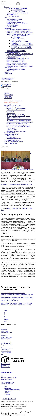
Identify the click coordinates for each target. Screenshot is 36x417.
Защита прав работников (11, 102)
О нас (5, 17)
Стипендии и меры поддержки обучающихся (20, 122)
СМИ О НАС (11, 70)
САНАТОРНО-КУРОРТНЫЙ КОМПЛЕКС (20, 66)
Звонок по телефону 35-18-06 (9, 377)
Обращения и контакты (14, 138)
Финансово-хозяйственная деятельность (18, 125)
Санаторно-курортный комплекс (13, 141)
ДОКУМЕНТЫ (8, 95)
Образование (11, 113)
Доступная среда (12, 129)
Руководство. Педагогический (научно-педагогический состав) (18, 116)
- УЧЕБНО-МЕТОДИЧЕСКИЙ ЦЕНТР (22, 45)
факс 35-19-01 (10, 84)
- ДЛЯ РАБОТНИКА (17, 10)
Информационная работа (11, 134)
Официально (7, 28)
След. (2, 210)
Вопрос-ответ (8, 73)
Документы (10, 111)
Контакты (7, 394)
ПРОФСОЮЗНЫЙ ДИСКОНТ (16, 61)
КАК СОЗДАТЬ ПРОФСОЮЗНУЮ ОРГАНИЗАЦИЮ (17, 13)
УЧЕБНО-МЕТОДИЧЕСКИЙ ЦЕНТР (18, 58)
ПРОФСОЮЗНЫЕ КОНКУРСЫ (16, 51)
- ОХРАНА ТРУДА (16, 40)
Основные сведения (13, 107)
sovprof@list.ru (7, 86)
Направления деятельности (12, 52)
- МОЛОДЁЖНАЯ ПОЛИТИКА (20, 42)
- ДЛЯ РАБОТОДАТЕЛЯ (18, 11)
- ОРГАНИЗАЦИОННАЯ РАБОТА (21, 43)
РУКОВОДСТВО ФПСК (14, 19)
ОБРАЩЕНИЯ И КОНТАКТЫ (16, 69)
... (12, 208)
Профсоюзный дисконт (10, 143)
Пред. (9, 208)
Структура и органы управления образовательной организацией (16, 109)
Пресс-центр (7, 67)
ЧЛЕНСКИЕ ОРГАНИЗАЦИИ (16, 22)
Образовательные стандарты (15, 114)
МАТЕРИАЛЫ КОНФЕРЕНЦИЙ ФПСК (19, 29)
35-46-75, (3, 84)
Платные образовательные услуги (17, 123)
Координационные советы (11, 140)
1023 (14, 208)
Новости (6, 72)
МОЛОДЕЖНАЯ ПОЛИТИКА (16, 60)
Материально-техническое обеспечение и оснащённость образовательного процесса (19, 119)
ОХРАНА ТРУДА (12, 57)
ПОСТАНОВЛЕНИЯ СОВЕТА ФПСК (18, 31)
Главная (6, 7)
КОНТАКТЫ (8, 98)
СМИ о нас (10, 135)
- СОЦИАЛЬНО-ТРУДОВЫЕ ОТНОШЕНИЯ (19, 36)
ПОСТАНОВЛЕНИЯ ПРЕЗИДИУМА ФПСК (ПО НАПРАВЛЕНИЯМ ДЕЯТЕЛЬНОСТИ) (20, 33)
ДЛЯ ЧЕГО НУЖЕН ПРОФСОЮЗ (17, 8)
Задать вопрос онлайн (7, 379)
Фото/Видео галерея (13, 16)
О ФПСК (6, 93)
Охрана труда (8, 104)
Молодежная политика (10, 132)
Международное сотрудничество (16, 131)
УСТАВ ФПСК (11, 26)
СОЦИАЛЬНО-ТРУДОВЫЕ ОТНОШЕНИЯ (20, 54)
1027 (26, 208)
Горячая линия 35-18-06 (6, 372)
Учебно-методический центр (12, 105)
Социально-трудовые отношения (13, 100)
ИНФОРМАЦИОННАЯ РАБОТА (17, 63)
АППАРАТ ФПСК (12, 20)
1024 (17, 208)
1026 (23, 208)
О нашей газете (11, 137)
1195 (31, 208)
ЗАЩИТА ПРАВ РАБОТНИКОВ (16, 55)
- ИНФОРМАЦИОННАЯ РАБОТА (21, 46)
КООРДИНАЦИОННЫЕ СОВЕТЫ (17, 23)
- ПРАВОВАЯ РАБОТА (17, 38)
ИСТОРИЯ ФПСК (12, 25)
